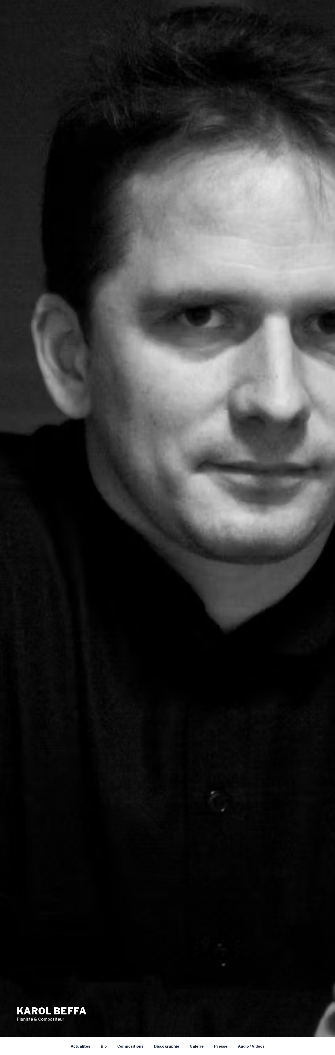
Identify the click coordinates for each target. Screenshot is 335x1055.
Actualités (80, 1046)
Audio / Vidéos (251, 1046)
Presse (220, 1046)
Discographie (166, 1046)
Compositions (130, 1046)
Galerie (197, 1046)
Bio (104, 1046)
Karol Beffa (52, 1011)
